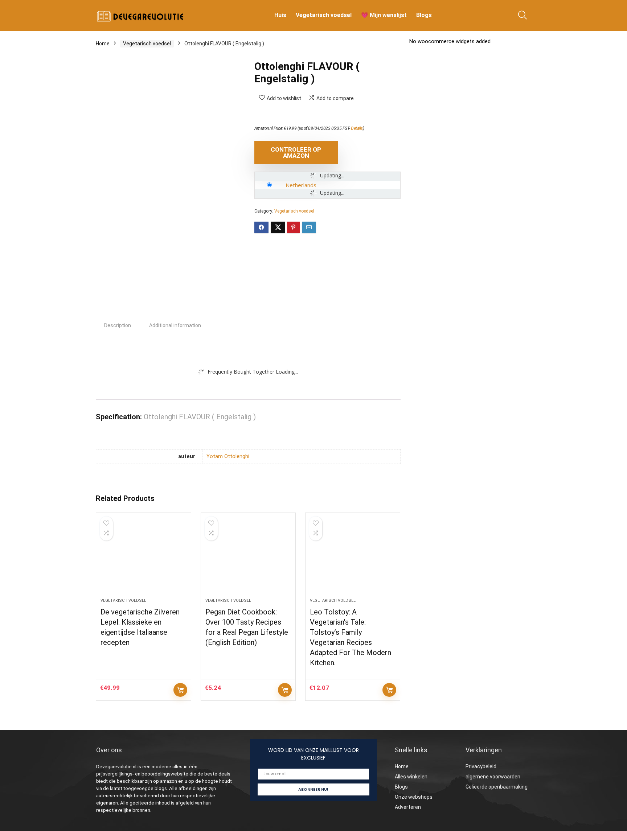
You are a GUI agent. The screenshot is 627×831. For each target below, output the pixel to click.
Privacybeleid (481, 766)
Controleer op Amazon (296, 152)
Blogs (424, 15)
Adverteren (408, 807)
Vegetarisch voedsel (324, 15)
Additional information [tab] (175, 325)
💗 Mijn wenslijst (384, 15)
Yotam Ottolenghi (227, 456)
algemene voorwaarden (493, 776)
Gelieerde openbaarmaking (497, 787)
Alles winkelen (411, 776)
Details (357, 128)
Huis (280, 15)
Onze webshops (414, 797)
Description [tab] (117, 325)
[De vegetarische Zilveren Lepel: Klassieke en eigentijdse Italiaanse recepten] (143, 559)
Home (103, 43)
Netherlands (301, 185)
